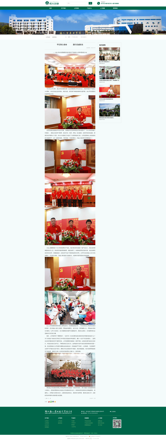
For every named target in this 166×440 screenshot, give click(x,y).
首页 (69, 37)
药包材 (73, 424)
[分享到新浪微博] (49, 402)
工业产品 (73, 426)
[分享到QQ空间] (55, 402)
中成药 (73, 420)
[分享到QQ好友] (53, 402)
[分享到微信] (51, 402)
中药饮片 (73, 422)
